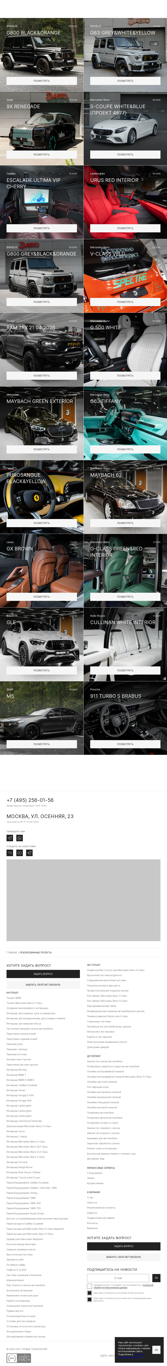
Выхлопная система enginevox (104, 975)
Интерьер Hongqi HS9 (19, 1100)
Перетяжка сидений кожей (22, 1039)
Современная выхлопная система (106, 980)
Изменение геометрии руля (22, 1295)
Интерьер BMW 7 (16, 1074)
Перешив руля (15, 1044)
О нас (90, 1197)
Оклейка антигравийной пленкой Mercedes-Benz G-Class (119, 1076)
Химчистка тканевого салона (103, 1128)
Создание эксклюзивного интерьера (27, 1008)
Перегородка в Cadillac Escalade (25, 1223)
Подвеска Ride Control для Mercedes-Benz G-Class (115, 970)
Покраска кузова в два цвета (103, 985)
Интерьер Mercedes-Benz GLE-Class (27, 1146)
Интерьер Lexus (16, 1131)
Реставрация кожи (97, 1087)
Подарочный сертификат (101, 1217)
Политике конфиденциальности (131, 1356)
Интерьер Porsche (17, 1162)
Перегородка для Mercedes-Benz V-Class (30, 1233)
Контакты (92, 1223)
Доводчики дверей (98, 1047)
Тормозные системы (99, 1021)
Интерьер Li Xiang (17, 1136)
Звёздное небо (15, 1259)
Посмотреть (42, 80)
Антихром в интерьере (20, 1290)
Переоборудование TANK (21, 1198)
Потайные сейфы (16, 1264)
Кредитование (95, 1183)
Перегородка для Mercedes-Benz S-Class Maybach (35, 1228)
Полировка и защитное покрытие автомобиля (113, 1066)
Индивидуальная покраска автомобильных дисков (115, 1011)
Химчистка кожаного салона (103, 1133)
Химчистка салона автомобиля (104, 1061)
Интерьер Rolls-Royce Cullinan (23, 1172)
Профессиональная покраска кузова (107, 990)
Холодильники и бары (19, 1331)
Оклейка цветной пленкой (102, 1081)
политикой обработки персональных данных (123, 1286)
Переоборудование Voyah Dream (25, 1213)
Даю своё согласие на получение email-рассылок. (119, 1293)
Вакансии (92, 1228)
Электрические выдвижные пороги (107, 1041)
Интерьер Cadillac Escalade (22, 1085)
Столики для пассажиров (21, 1321)
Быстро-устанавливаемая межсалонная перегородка (37, 1218)
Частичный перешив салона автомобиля (30, 1028)
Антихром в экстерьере (100, 1031)
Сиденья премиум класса (21, 1249)
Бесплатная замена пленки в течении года (111, 1153)
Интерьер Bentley (17, 1069)
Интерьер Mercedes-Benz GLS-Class (27, 1151)
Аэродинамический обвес (102, 1006)
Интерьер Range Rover (20, 1167)
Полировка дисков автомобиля (104, 1117)
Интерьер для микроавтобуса (24, 1023)
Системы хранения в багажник (24, 1275)
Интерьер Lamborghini (19, 1105)
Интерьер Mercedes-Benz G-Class (26, 1141)
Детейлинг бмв (95, 1158)
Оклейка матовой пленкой (102, 1107)
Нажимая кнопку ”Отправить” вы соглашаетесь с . (123, 1286)
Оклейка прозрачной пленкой (104, 1097)
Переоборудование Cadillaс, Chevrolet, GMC (32, 1187)
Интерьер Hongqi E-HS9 (20, 1095)
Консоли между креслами (21, 1244)
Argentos (92, 1212)
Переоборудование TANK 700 (24, 1208)
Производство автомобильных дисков (109, 1026)
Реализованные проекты (101, 1207)
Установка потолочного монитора (26, 1326)
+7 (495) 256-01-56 (30, 800)
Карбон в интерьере (18, 1300)
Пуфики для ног (15, 1310)
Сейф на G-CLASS (16, 1269)
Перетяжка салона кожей (21, 1033)
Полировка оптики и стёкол (102, 1122)
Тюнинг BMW (14, 998)
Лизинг (91, 1178)
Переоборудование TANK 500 (24, 1203)
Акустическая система (19, 1254)
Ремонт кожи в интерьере (102, 1148)
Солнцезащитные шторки (21, 1316)
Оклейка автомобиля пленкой (104, 1092)
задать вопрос (43, 973)
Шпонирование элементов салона (26, 1336)
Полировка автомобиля (100, 1112)
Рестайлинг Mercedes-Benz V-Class (107, 995)
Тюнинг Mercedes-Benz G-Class (24, 1003)
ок (156, 1277)
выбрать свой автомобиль (43, 984)
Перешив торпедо (17, 1049)
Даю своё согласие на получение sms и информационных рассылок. (122, 1299)
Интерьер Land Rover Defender (24, 1121)
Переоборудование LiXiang (22, 1192)
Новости (92, 1202)
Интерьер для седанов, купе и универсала (31, 1013)
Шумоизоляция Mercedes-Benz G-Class (29, 1126)
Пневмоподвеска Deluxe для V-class (107, 1016)
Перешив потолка (17, 1054)
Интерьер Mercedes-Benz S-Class (26, 1157)
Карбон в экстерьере (99, 1036)
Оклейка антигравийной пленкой (105, 1071)
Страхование (94, 1173)
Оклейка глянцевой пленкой (103, 1102)
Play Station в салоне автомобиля (26, 1285)
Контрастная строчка (19, 1059)
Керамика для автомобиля (102, 1138)
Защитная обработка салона (103, 1143)
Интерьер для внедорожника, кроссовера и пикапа (36, 1018)
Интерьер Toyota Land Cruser (23, 1177)
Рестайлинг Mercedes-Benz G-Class (107, 1000)
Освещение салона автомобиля (25, 1305)
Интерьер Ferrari (16, 1090)
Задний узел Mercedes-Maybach (25, 1239)
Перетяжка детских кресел (22, 1064)
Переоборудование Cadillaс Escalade (28, 1182)
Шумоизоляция (15, 1280)
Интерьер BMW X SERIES (20, 1080)
